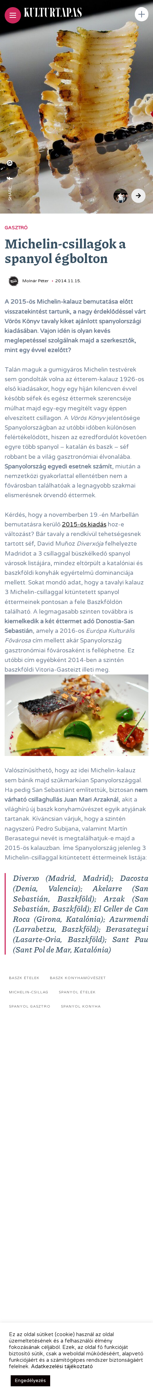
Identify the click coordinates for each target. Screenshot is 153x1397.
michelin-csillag (28, 992)
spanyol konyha (81, 1006)
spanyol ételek (77, 992)
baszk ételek (24, 978)
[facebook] (10, 178)
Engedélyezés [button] (30, 1380)
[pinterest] (10, 163)
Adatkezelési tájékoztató (62, 1367)
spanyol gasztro (30, 1006)
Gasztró (16, 228)
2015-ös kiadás (84, 524)
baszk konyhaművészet (78, 978)
